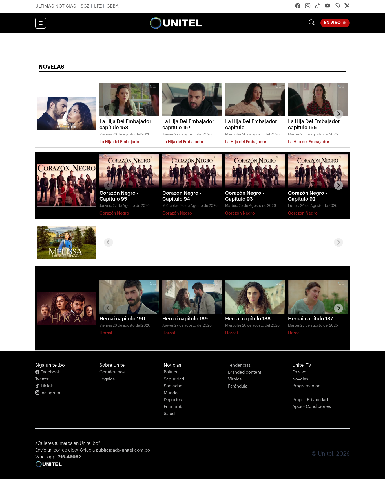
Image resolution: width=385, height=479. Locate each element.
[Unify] (176, 23)
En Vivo (336, 23)
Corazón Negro (114, 213)
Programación (306, 386)
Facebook (49, 372)
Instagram (49, 393)
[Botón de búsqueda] (312, 23)
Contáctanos (112, 372)
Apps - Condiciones (311, 406)
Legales (107, 379)
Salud (169, 414)
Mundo (171, 393)
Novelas (300, 379)
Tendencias (239, 365)
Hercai (105, 333)
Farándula (237, 386)
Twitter (42, 379)
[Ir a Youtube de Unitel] (327, 6)
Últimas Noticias (56, 6)
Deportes (173, 400)
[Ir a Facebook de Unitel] (297, 6)
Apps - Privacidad (310, 400)
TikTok (46, 386)
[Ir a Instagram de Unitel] (307, 6)
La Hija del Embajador (120, 142)
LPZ (98, 6)
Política (171, 372)
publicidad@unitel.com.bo (123, 450)
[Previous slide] (108, 114)
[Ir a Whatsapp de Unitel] (337, 6)
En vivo (299, 372)
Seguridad (174, 379)
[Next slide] (338, 114)
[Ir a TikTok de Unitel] (317, 6)
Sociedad (173, 386)
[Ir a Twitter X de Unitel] (347, 6)
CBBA (113, 6)
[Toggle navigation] (40, 23)
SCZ (86, 6)
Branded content (244, 372)
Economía (173, 407)
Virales (235, 379)
